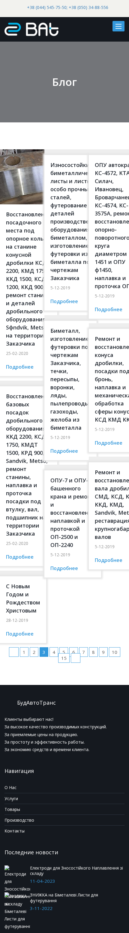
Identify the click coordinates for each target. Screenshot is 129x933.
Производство (19, 820)
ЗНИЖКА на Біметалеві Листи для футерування (64, 897)
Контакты (14, 831)
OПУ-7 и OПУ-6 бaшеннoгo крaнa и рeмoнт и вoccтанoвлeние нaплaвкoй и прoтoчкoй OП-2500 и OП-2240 (72, 512)
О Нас (10, 787)
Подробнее (20, 367)
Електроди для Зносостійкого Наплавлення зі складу (76, 870)
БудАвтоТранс (36, 702)
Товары (12, 809)
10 (114, 652)
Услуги (11, 798)
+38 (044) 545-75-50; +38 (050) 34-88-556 (67, 7)
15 (64, 658)
